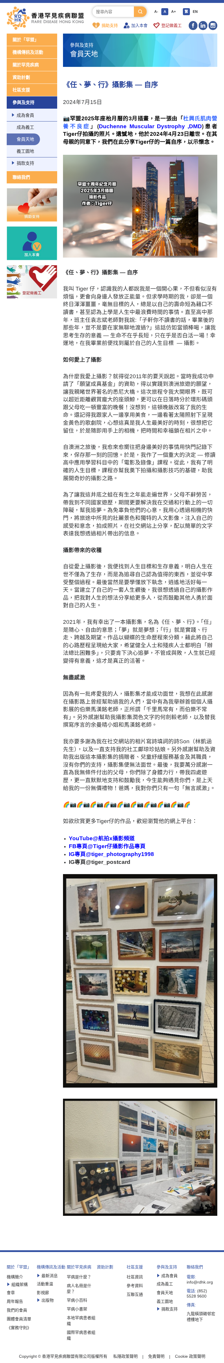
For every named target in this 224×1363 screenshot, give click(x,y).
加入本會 (139, 25)
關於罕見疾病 (26, 64)
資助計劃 (21, 77)
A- (156, 12)
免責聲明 (156, 1356)
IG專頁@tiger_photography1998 (111, 854)
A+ (173, 12)
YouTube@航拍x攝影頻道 (102, 838)
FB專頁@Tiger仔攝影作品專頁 (107, 846)
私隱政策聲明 (125, 1356)
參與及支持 (23, 102)
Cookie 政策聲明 (190, 1356)
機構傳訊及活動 (28, 52)
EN (195, 12)
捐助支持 (110, 25)
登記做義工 (171, 25)
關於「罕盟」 (26, 39)
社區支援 (21, 89)
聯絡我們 (21, 177)
